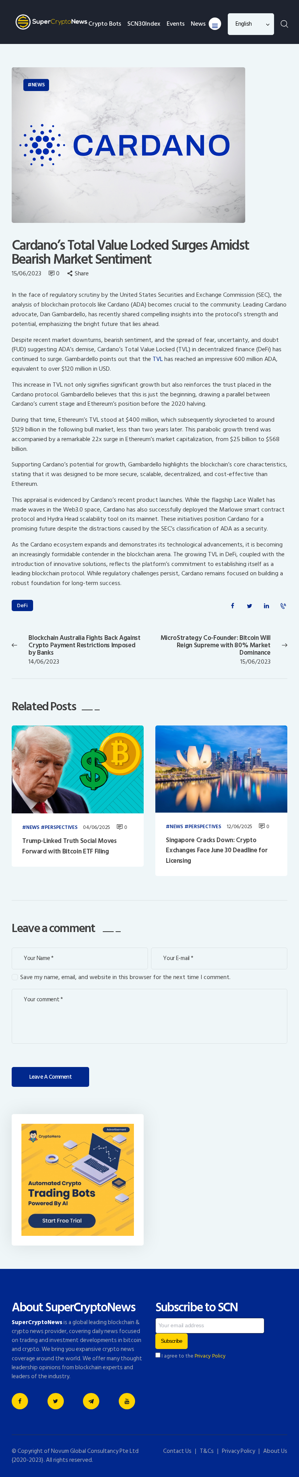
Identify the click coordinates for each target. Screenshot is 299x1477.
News (38, 85)
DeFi (22, 605)
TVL (158, 359)
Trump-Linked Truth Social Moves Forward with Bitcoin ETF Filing (69, 846)
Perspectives (61, 828)
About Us (275, 1451)
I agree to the (193, 1356)
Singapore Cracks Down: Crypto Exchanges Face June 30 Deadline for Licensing (216, 850)
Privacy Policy (210, 1356)
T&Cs (207, 1451)
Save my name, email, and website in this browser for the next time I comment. (125, 977)
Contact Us (177, 1451)
